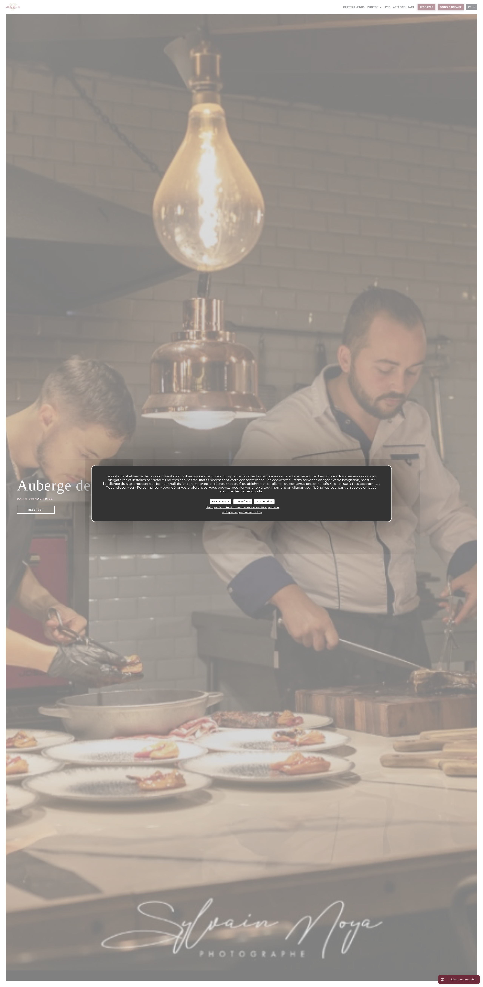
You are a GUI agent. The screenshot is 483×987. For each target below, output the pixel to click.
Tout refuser (242, 501)
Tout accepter (220, 501)
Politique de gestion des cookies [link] (242, 512)
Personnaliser (264, 501)
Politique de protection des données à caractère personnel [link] (242, 507)
